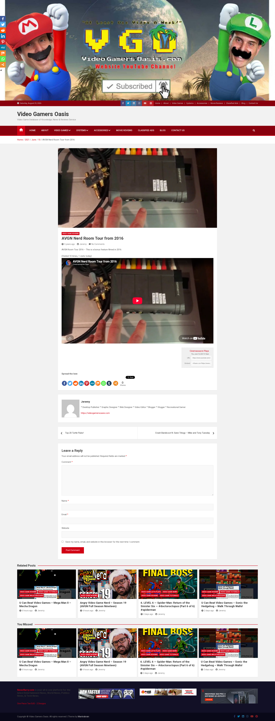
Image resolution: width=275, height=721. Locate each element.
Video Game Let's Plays (151, 592)
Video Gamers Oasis (43, 114)
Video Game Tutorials (48, 592)
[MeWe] (92, 381)
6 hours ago (27, 610)
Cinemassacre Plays (199, 351)
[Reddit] (75, 381)
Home (157, 103)
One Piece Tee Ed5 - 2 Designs (31, 703)
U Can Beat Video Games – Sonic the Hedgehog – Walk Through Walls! (224, 604)
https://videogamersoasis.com (95, 413)
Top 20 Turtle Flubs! (74, 433)
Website (65, 528)
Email (65, 514)
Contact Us (253, 103)
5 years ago (69, 244)
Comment (67, 462)
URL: (188, 358)
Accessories (202, 103)
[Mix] (97, 381)
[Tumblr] (109, 381)
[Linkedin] (81, 381)
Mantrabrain (83, 716)
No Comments (98, 244)
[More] (115, 381)
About (166, 103)
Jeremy (83, 244)
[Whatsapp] (103, 381)
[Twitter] (69, 381)
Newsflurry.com (25, 690)
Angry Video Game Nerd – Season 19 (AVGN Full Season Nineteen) (103, 604)
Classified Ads (232, 103)
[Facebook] (64, 381)
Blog (243, 103)
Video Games (177, 103)
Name (65, 501)
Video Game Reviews (70, 234)
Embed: (187, 363)
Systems (190, 103)
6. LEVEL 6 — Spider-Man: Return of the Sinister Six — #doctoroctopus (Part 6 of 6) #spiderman (168, 606)
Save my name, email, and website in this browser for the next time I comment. (102, 542)
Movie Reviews (217, 103)
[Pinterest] (86, 381)
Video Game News (170, 592)
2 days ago (148, 614)
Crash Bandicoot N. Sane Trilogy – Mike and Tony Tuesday (182, 433)
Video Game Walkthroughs (31, 596)
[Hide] (1, 70)
